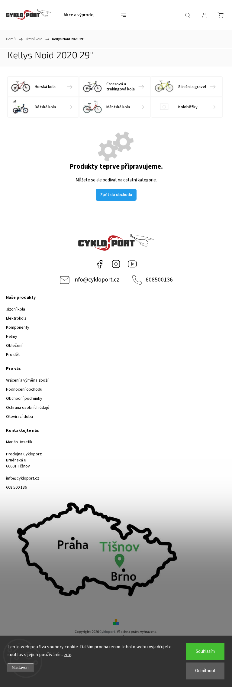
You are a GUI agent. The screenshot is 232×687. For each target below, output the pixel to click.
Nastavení (21, 667)
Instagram (116, 264)
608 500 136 (16, 487)
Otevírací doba (19, 417)
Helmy (11, 337)
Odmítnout (205, 671)
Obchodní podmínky (24, 399)
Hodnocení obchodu (24, 389)
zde (68, 655)
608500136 (159, 279)
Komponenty (17, 327)
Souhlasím (205, 651)
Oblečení (14, 346)
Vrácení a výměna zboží (27, 380)
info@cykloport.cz (96, 279)
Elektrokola (16, 318)
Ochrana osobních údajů (27, 408)
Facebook (99, 264)
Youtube (132, 264)
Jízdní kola (15, 309)
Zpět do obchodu (116, 195)
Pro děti (13, 355)
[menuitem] (79, 15)
